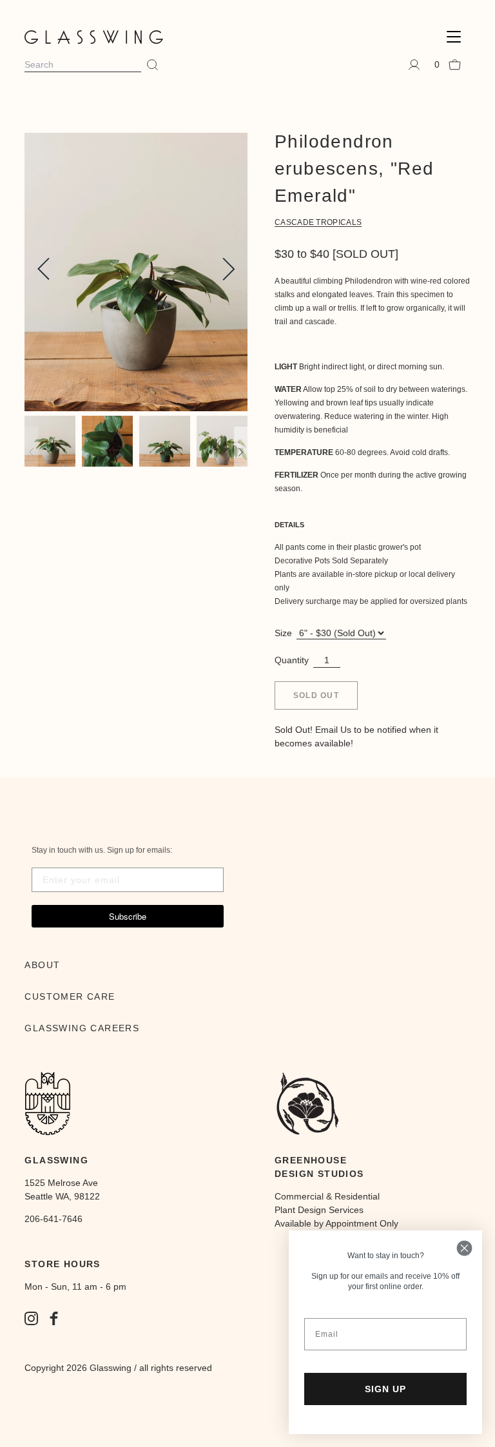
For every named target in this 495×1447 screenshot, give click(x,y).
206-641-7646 (53, 1219)
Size (283, 633)
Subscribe (127, 916)
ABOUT (42, 965)
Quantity (292, 660)
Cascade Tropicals (318, 222)
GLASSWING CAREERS (81, 1028)
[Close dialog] (464, 1248)
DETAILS (289, 525)
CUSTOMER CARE (69, 996)
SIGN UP (385, 1389)
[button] (454, 37)
